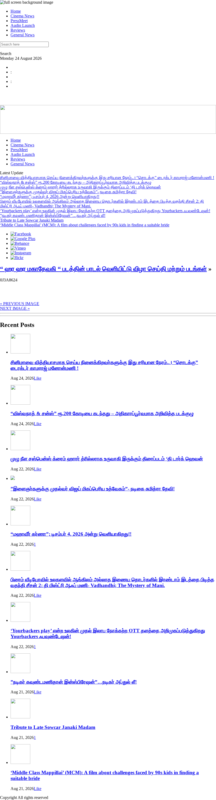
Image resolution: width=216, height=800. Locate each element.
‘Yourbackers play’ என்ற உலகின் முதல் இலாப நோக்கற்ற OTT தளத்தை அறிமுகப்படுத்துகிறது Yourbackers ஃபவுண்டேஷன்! (105, 210)
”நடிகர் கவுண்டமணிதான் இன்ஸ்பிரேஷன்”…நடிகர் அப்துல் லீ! (52, 215)
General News (23, 35)
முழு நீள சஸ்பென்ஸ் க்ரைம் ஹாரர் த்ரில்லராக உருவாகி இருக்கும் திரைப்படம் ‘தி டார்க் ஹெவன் (80, 187)
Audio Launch (23, 25)
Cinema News (22, 16)
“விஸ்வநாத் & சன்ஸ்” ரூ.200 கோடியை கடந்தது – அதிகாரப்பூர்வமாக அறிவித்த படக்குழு (75, 182)
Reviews (18, 30)
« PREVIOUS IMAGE (19, 303)
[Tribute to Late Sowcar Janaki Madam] (20, 717)
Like (37, 378)
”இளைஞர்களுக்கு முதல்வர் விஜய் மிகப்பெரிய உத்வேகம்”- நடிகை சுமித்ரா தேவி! (68, 192)
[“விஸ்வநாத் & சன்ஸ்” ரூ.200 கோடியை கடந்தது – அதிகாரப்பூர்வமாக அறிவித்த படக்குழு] (20, 403)
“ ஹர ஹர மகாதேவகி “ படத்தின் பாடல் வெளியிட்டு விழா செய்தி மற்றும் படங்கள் (103, 268)
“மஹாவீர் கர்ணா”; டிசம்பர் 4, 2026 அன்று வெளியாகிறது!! (49, 196)
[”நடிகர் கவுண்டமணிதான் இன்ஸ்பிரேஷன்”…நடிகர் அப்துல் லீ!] (20, 671)
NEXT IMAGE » (15, 308)
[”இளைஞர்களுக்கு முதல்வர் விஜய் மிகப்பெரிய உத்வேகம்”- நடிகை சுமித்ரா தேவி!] (13, 478)
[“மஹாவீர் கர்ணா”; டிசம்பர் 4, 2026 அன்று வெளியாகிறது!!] (20, 524)
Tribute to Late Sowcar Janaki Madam (31, 220)
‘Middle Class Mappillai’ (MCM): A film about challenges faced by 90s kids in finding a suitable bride (84, 225)
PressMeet (19, 20)
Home (16, 11)
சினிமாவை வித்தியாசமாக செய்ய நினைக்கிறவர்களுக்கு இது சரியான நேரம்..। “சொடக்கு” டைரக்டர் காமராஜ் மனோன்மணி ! (107, 177)
